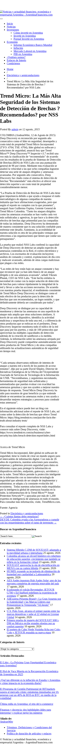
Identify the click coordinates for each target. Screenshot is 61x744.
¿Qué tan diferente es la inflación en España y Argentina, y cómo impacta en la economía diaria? (30, 682)
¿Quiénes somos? (16, 57)
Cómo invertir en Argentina (28, 32)
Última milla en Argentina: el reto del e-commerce (26, 703)
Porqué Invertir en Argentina (29, 38)
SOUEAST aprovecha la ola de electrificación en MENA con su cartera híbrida (33, 567)
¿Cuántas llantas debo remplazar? (19, 516)
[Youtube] (23, 1)
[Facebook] (31, 1)
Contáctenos (13, 63)
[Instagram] (20, 1)
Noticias (11, 26)
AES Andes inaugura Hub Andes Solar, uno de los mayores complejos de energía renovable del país (34, 582)
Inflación (18, 48)
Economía (12, 41)
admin (15, 129)
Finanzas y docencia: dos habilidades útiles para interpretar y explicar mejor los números (25, 711)
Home (10, 69)
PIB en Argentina (23, 54)
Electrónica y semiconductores (23, 75)
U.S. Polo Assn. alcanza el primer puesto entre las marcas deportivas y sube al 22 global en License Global (33, 614)
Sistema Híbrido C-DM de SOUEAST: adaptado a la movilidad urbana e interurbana (34, 551)
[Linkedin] (25, 1)
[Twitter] (28, 1)
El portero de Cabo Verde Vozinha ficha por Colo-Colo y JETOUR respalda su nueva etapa (33, 631)
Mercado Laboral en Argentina (30, 51)
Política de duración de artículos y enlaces (29, 733)
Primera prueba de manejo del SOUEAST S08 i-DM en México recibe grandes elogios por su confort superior (33, 623)
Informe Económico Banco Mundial (33, 45)
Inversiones (13, 29)
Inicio (10, 23)
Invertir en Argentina (25, 35)
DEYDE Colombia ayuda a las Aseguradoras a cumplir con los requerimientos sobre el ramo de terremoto (29, 521)
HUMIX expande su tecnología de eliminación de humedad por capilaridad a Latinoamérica (33, 573)
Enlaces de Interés (16, 60)
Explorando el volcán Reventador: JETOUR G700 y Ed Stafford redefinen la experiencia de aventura (32, 592)
